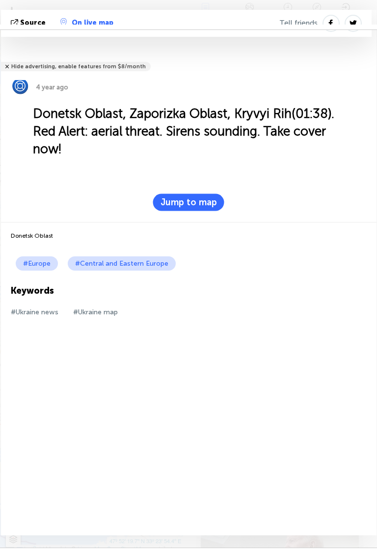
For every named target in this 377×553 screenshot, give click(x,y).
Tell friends (298, 23)
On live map (92, 23)
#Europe (37, 263)
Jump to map (189, 202)
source (33, 23)
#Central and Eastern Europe (121, 263)
